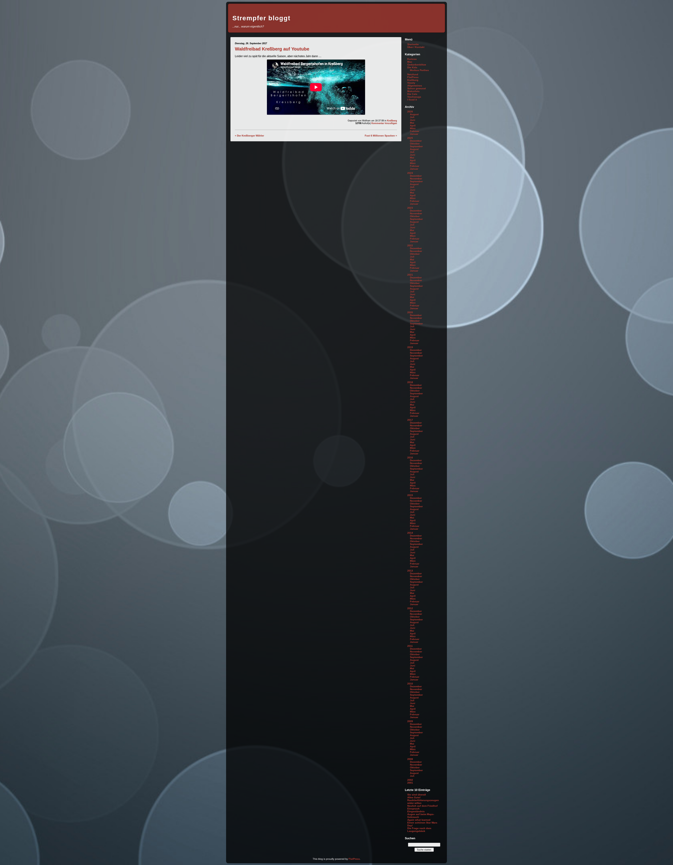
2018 (410, 382)
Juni (412, 120)
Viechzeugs (414, 96)
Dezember (416, 140)
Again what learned (418, 819)
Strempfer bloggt (261, 18)
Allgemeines (414, 85)
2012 (410, 608)
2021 (410, 274)
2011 (410, 646)
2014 (410, 532)
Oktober (415, 143)
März (413, 128)
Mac (409, 61)
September (416, 146)
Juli (412, 117)
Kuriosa (412, 59)
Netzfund (412, 74)
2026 (410, 111)
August (414, 114)
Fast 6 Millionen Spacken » (381, 135)
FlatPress (413, 77)
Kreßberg (392, 120)
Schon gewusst (416, 88)
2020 (410, 312)
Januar (414, 134)
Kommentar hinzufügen (384, 123)
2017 (410, 419)
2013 (410, 570)
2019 (410, 347)
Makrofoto (413, 91)
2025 (410, 138)
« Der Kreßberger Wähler (249, 135)
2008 (410, 759)
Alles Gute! (414, 797)
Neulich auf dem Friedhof (422, 805)
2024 (410, 173)
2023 (410, 207)
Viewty (411, 82)
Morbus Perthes (419, 70)
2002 (410, 779)
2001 (410, 782)
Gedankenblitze (416, 64)
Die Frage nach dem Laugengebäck (419, 829)
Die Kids (412, 67)
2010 (410, 683)
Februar (414, 131)
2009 (410, 721)
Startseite (413, 44)
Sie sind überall (416, 794)
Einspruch (413, 808)
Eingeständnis (416, 811)
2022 (410, 245)
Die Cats (412, 94)
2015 (410, 495)
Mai (412, 122)
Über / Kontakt (415, 47)
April (413, 125)
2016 (410, 457)
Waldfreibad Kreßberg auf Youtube (272, 48)
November (416, 178)
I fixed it (412, 99)
